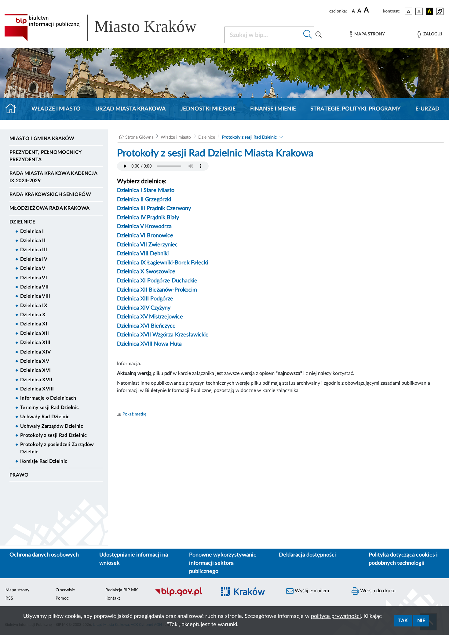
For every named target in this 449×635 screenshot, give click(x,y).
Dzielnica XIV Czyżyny (143, 308)
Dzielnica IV (33, 259)
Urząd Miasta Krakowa (130, 109)
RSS (9, 598)
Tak (403, 620)
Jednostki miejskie (208, 109)
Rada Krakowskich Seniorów (50, 194)
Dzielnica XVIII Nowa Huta (149, 344)
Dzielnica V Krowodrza (144, 226)
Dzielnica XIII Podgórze (145, 299)
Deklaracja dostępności (307, 555)
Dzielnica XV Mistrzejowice (150, 317)
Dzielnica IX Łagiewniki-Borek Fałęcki (162, 263)
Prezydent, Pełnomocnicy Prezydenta (45, 156)
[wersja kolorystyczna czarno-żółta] (429, 11)
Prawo (19, 475)
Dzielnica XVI (35, 370)
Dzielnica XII (34, 333)
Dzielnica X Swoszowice (146, 271)
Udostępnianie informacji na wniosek (133, 559)
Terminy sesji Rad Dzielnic (49, 407)
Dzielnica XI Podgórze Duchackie (157, 281)
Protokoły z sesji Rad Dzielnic (53, 435)
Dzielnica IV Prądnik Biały (148, 217)
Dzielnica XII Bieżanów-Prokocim (157, 290)
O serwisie (65, 590)
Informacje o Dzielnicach (48, 398)
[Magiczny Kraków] (248, 595)
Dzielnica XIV (35, 352)
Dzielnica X (33, 314)
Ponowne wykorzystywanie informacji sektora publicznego (223, 563)
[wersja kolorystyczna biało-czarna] (419, 11)
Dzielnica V (33, 268)
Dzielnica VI (33, 277)
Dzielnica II (33, 240)
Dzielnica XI (33, 323)
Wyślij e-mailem (311, 590)
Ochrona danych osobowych (44, 555)
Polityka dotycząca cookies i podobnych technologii (403, 559)
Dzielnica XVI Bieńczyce (146, 326)
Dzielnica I (32, 231)
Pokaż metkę (134, 414)
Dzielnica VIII (35, 296)
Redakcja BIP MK (121, 590)
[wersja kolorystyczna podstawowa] (408, 11)
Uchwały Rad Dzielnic (44, 416)
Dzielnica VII (34, 287)
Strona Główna (139, 137)
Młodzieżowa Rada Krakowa (49, 208)
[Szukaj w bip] (307, 35)
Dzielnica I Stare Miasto (145, 190)
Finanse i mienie (273, 109)
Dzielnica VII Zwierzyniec (147, 245)
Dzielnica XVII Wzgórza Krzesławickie (163, 335)
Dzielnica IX (33, 305)
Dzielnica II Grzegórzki (144, 199)
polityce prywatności (336, 616)
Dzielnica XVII (36, 379)
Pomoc (62, 598)
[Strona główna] (13, 109)
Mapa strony (17, 590)
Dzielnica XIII (35, 342)
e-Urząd (427, 109)
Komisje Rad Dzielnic (43, 461)
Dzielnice (22, 222)
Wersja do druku (377, 590)
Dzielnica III (33, 249)
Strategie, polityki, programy (355, 109)
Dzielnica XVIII (37, 388)
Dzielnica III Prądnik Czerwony (154, 208)
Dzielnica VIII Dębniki (143, 253)
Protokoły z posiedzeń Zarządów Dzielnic (57, 448)
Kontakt (112, 598)
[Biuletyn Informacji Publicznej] (182, 595)
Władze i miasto (56, 109)
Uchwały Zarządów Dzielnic (51, 426)
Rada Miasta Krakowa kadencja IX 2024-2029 (53, 177)
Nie (421, 620)
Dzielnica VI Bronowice (145, 235)
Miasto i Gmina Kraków (42, 138)
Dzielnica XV (34, 361)
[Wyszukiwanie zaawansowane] (319, 35)
